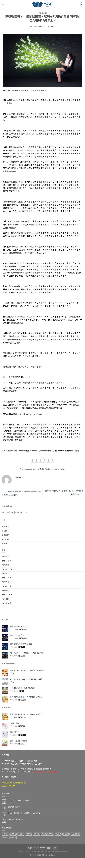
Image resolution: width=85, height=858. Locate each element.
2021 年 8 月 (7, 603)
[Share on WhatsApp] (32, 461)
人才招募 (5, 527)
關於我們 (20, 852)
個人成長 (5, 834)
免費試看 (13, 834)
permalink (61, 469)
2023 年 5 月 (7, 582)
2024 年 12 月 (7, 569)
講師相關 (5, 539)
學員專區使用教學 (37, 852)
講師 (25, 512)
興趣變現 (44, 13)
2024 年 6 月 (7, 578)
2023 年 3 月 (7, 586)
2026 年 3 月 (7, 556)
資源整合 (5, 544)
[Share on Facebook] (36, 461)
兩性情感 (21, 834)
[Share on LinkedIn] (52, 461)
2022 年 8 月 (7, 590)
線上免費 (58, 834)
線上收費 (66, 834)
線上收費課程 (75, 834)
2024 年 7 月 (7, 573)
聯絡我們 (28, 852)
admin (52, 27)
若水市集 (13, 837)
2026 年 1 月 (7, 561)
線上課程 (10, 512)
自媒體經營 (18, 512)
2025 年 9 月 (7, 565)
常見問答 (47, 852)
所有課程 (29, 834)
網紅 (3, 512)
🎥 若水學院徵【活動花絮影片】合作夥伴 (23, 813)
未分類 (40, 13)
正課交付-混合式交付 (15, 820)
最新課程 (37, 834)
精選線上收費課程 (47, 834)
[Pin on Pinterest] (48, 461)
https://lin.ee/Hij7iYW (32, 414)
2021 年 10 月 (7, 595)
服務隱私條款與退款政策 (59, 852)
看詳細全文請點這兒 (10, 777)
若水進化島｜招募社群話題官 (18, 800)
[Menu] (3, 4)
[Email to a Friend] (44, 461)
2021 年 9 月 (7, 599)
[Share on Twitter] (40, 461)
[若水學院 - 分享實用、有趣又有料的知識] (42, 4)
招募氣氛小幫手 (13, 807)
